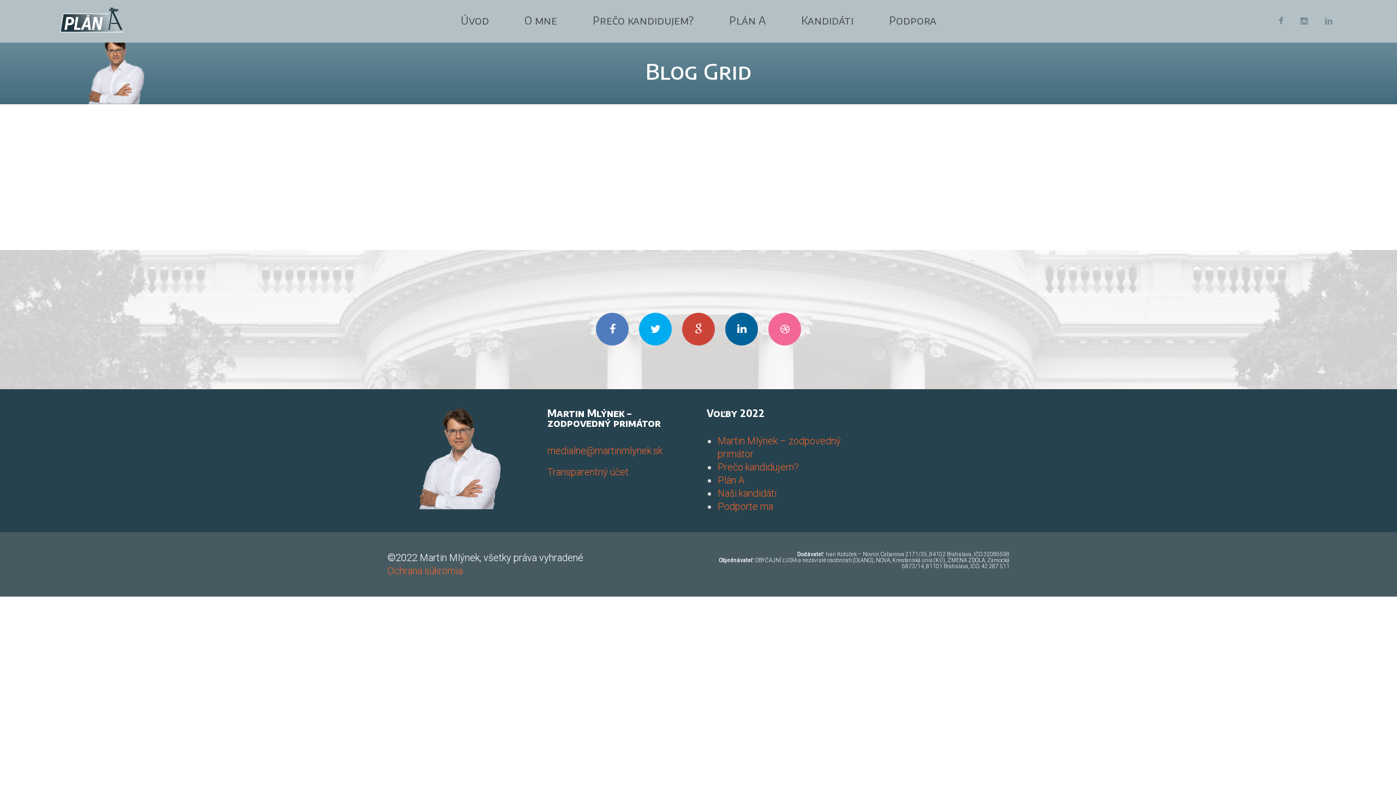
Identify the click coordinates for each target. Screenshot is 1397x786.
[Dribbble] (784, 329)
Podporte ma (745, 506)
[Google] (698, 329)
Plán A (747, 20)
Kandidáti (827, 20)
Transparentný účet (588, 472)
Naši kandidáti (747, 493)
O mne (540, 20)
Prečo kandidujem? (643, 20)
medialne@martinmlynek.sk (604, 450)
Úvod (475, 20)
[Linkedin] (1329, 21)
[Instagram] (1304, 21)
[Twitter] (655, 329)
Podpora (912, 20)
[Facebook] (1281, 21)
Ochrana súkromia (425, 570)
